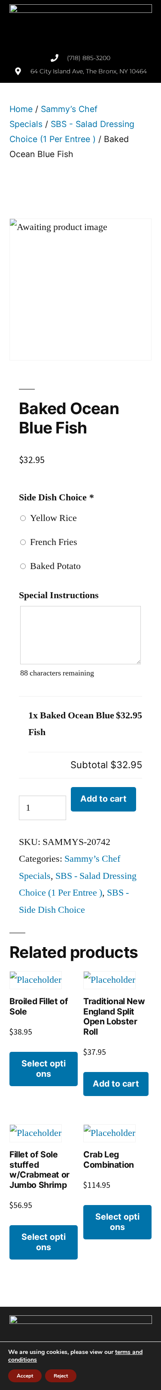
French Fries (51, 542)
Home (21, 109)
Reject (61, 1375)
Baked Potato (53, 566)
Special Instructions (59, 595)
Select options (43, 1068)
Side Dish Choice (56, 497)
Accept (25, 1375)
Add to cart (103, 798)
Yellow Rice (51, 518)
